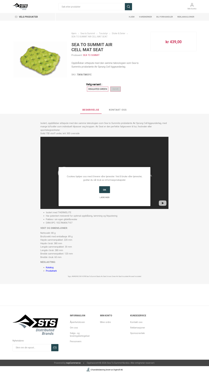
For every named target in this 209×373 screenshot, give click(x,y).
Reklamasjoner (137, 327)
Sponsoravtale (137, 333)
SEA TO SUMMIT (91, 55)
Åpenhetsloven (77, 322)
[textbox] (91, 6)
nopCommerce (73, 363)
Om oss (74, 327)
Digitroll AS (118, 370)
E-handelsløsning (98, 370)
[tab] (91, 110)
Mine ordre (105, 322)
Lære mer (104, 197)
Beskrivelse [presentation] (90, 109)
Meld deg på (54, 347)
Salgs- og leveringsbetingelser (80, 334)
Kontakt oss (136, 322)
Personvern (75, 341)
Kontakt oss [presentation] (118, 109)
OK (104, 189)
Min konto (192, 9)
